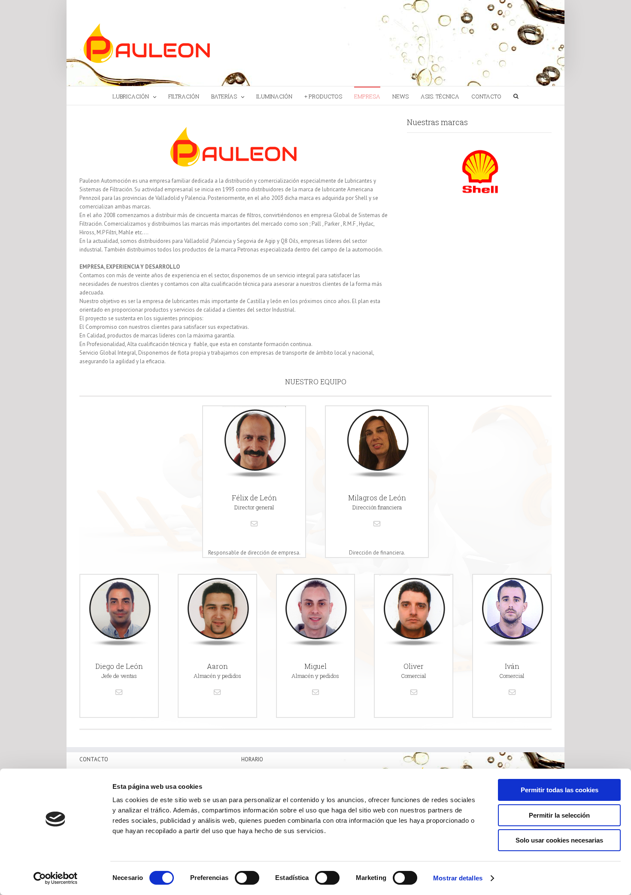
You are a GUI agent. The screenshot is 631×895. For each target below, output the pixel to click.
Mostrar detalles (457, 878)
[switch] (247, 878)
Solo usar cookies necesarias (559, 840)
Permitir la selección (559, 815)
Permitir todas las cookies (559, 790)
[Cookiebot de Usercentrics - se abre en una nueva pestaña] (55, 878)
